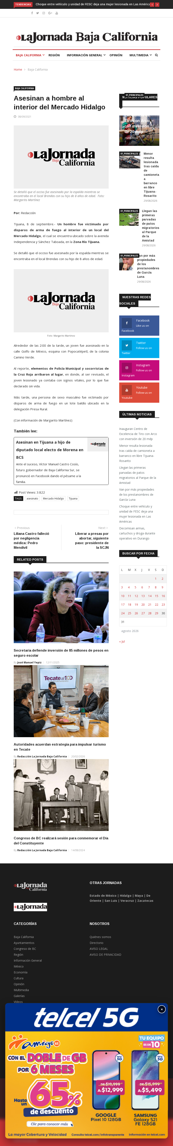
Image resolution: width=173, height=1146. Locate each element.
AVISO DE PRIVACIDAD (105, 955)
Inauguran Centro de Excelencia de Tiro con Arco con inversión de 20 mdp (138, 434)
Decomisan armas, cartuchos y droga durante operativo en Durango (137, 533)
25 (129, 613)
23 (163, 605)
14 (149, 596)
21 (149, 605)
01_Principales (134, 95)
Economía (20, 972)
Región (54, 55)
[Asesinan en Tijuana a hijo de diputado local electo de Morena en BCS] (61, 461)
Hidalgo (125, 896)
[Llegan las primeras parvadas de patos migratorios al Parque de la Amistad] (129, 218)
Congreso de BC (25, 949)
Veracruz (127, 901)
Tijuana (73, 498)
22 (156, 605)
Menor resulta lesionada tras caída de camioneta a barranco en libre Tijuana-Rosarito (151, 174)
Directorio (96, 943)
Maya (139, 896)
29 (156, 613)
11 (129, 596)
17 (122, 605)
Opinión (115, 55)
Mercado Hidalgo (53, 498)
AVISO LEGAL (99, 949)
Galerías (19, 996)
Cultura (18, 978)
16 (163, 596)
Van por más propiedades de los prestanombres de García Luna (136, 494)
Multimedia (139, 55)
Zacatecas (145, 901)
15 (156, 596)
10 (122, 596)
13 (143, 596)
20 (143, 605)
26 (136, 613)
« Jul (122, 641)
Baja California (28, 55)
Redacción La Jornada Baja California (42, 756)
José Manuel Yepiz (29, 662)
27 (143, 613)
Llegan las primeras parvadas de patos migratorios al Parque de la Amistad (137, 475)
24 (122, 613)
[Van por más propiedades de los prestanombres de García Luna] (126, 263)
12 (136, 596)
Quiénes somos (100, 937)
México (19, 966)
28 (149, 613)
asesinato (32, 498)
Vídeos (18, 1002)
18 (129, 605)
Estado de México (103, 896)
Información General (84, 55)
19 (136, 605)
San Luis (111, 901)
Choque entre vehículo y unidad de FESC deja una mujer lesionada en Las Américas (94, 4)
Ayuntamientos (24, 943)
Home (18, 69)
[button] (152, 5)
